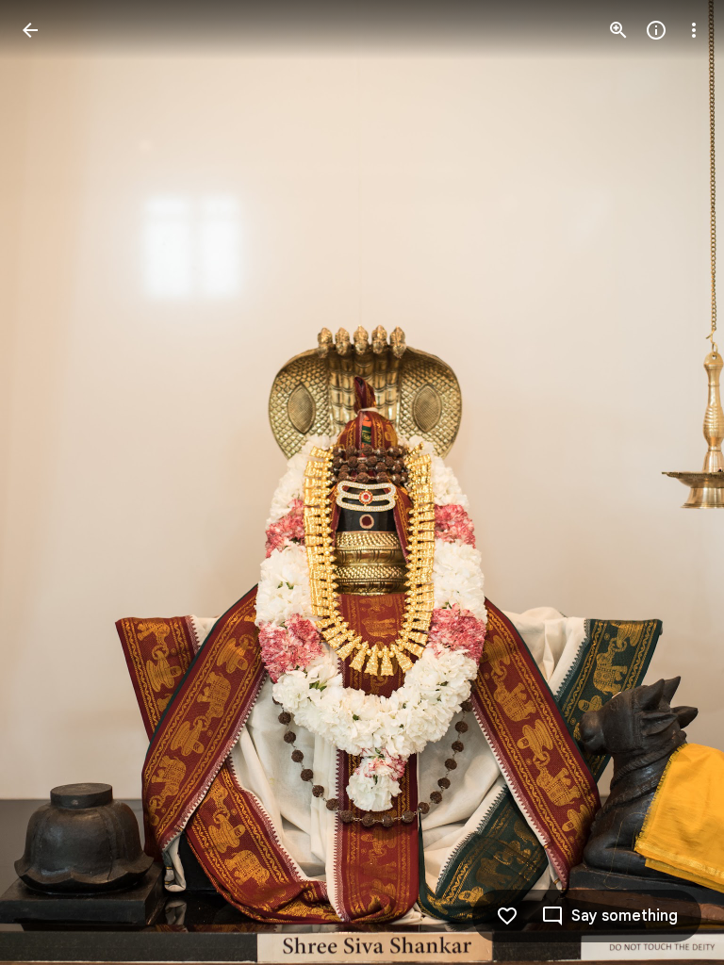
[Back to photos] (30, 30)
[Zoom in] (618, 30)
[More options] (694, 30)
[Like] (507, 916)
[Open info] (656, 30)
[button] (52, 482)
